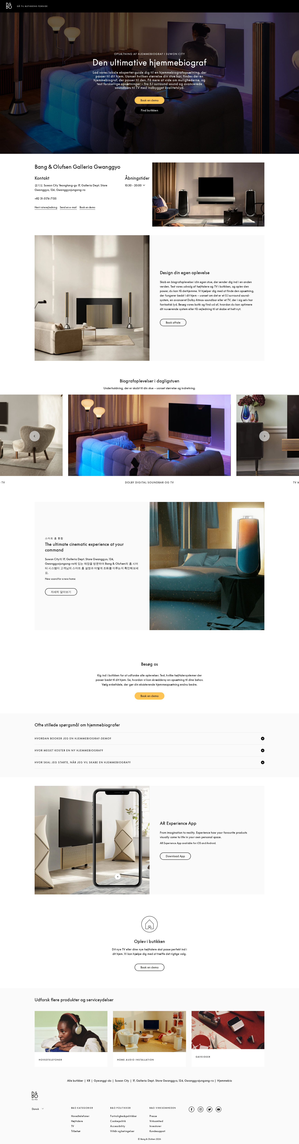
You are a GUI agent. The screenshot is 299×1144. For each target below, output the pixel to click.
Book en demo (152, 101)
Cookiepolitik (130, 1121)
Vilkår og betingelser (130, 1131)
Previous (34, 436)
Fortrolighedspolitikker (130, 1116)
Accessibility (130, 1126)
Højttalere (90, 1121)
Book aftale (176, 323)
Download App (178, 856)
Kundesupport (169, 1131)
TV (85, 1126)
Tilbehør (89, 1131)
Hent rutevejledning (46, 207)
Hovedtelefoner (90, 1116)
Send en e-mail (68, 207)
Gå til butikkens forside (32, 6)
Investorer (168, 1126)
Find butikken (152, 111)
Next (264, 436)
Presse (166, 1116)
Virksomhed (169, 1121)
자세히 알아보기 (64, 592)
